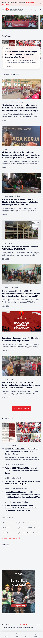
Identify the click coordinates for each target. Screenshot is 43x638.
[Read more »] (34, 66)
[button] (36, 9)
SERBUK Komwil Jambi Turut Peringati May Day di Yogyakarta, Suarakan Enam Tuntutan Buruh (21, 54)
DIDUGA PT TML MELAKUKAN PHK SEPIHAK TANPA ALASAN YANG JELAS (20, 247)
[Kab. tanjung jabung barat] (19, 102)
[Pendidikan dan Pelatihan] (12, 196)
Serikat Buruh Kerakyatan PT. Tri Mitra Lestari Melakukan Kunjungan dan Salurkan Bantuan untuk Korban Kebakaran (21, 385)
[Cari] (32, 9)
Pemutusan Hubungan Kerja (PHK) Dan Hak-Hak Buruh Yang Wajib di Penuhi (21, 339)
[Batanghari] (14, 288)
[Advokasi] (7, 102)
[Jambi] (10, 243)
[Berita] (8, 48)
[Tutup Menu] (40, 3)
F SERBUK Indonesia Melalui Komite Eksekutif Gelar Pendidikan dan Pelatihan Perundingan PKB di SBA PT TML (20, 202)
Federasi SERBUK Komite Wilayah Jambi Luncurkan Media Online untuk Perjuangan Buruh (22, 470)
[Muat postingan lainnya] (21, 408)
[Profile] (39, 9)
